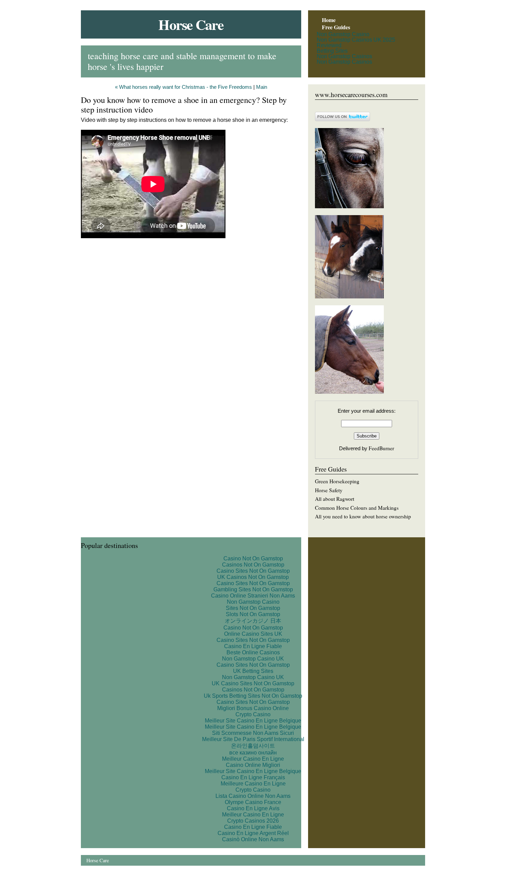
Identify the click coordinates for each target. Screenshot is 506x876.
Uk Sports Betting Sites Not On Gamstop (253, 696)
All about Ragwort (334, 498)
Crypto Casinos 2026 (253, 821)
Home (329, 20)
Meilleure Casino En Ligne (253, 784)
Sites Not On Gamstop (253, 608)
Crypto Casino (253, 714)
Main (261, 87)
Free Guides (336, 27)
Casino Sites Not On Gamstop (253, 571)
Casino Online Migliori (253, 765)
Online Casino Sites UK (253, 634)
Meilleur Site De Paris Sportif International (253, 739)
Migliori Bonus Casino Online (253, 708)
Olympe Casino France (253, 802)
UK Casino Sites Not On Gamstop (253, 683)
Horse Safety (328, 490)
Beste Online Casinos (253, 652)
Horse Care (190, 24)
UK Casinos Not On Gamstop (253, 577)
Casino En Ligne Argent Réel (253, 833)
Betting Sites (332, 51)
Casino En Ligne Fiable (253, 646)
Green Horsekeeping (337, 481)
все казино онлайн (253, 753)
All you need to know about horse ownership (363, 516)
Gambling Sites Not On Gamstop (253, 589)
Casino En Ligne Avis (253, 808)
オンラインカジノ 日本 (253, 621)
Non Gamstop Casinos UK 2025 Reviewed (356, 42)
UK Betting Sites (253, 671)
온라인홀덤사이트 (253, 746)
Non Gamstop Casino (343, 34)
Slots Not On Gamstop (253, 614)
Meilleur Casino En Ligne (253, 759)
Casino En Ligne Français (253, 777)
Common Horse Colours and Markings (357, 507)
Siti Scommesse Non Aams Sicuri (253, 733)
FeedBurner (381, 448)
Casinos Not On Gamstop (253, 565)
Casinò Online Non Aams (253, 839)
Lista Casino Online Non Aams (253, 796)
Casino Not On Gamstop (253, 558)
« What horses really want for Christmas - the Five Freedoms (183, 87)
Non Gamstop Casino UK (253, 659)
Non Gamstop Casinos (344, 56)
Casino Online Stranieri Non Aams (253, 596)
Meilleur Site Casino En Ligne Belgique (253, 721)
